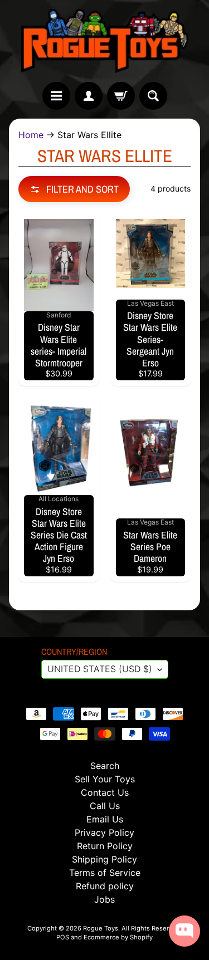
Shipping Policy (104, 859)
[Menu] (56, 96)
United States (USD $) (99, 668)
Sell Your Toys (105, 779)
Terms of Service (104, 872)
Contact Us (105, 792)
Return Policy (105, 845)
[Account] (89, 96)
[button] (74, 189)
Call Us (105, 805)
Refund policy (105, 886)
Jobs (104, 899)
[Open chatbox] (184, 931)
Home (30, 134)
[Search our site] (153, 96)
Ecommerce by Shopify (118, 937)
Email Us (104, 819)
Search (104, 765)
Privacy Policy (104, 832)
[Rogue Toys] (104, 41)
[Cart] (121, 96)
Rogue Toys (100, 928)
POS (62, 937)
